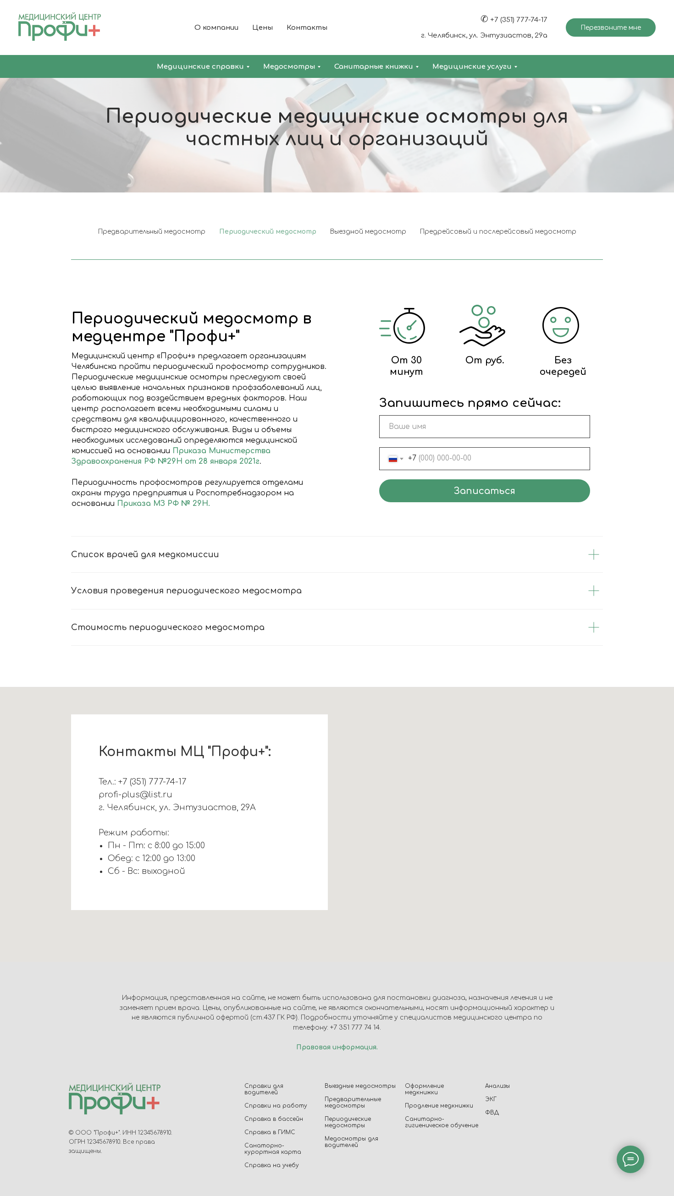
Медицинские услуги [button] (472, 67)
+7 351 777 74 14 (355, 1027)
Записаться (484, 491)
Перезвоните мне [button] (610, 27)
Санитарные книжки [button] (373, 67)
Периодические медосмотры (348, 1122)
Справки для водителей (263, 1089)
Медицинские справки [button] (200, 67)
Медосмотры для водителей (351, 1142)
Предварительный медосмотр (151, 231)
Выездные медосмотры (360, 1086)
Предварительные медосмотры (353, 1102)
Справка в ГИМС (269, 1132)
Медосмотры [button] (289, 67)
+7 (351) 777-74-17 (518, 20)
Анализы (497, 1086)
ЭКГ (491, 1099)
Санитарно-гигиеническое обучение (441, 1122)
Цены (262, 28)
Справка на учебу (271, 1165)
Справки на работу (275, 1106)
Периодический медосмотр (267, 231)
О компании (216, 28)
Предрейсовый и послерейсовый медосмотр (498, 231)
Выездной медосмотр (368, 231)
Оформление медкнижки (424, 1089)
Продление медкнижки (439, 1106)
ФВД (492, 1112)
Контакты (307, 28)
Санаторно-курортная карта (272, 1148)
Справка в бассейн (273, 1119)
